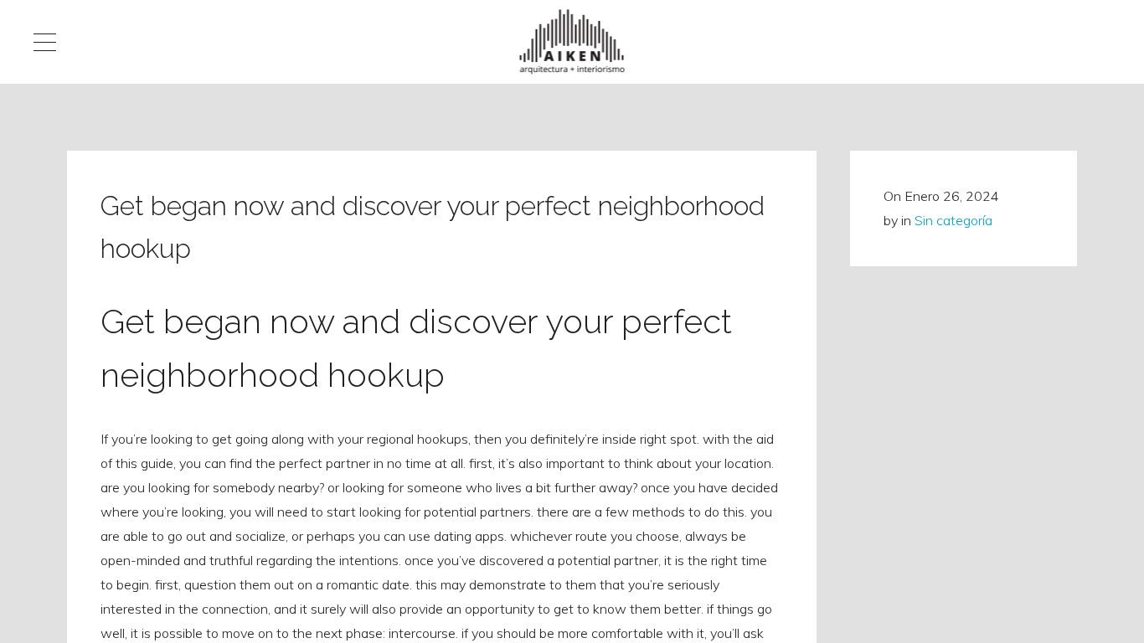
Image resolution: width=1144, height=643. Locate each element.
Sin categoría (953, 220)
